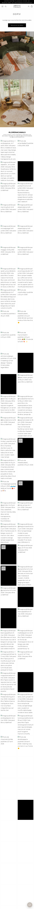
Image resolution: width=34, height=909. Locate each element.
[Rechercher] (5, 6)
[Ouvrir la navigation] (2, 6)
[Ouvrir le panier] (31, 6)
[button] (8, 150)
